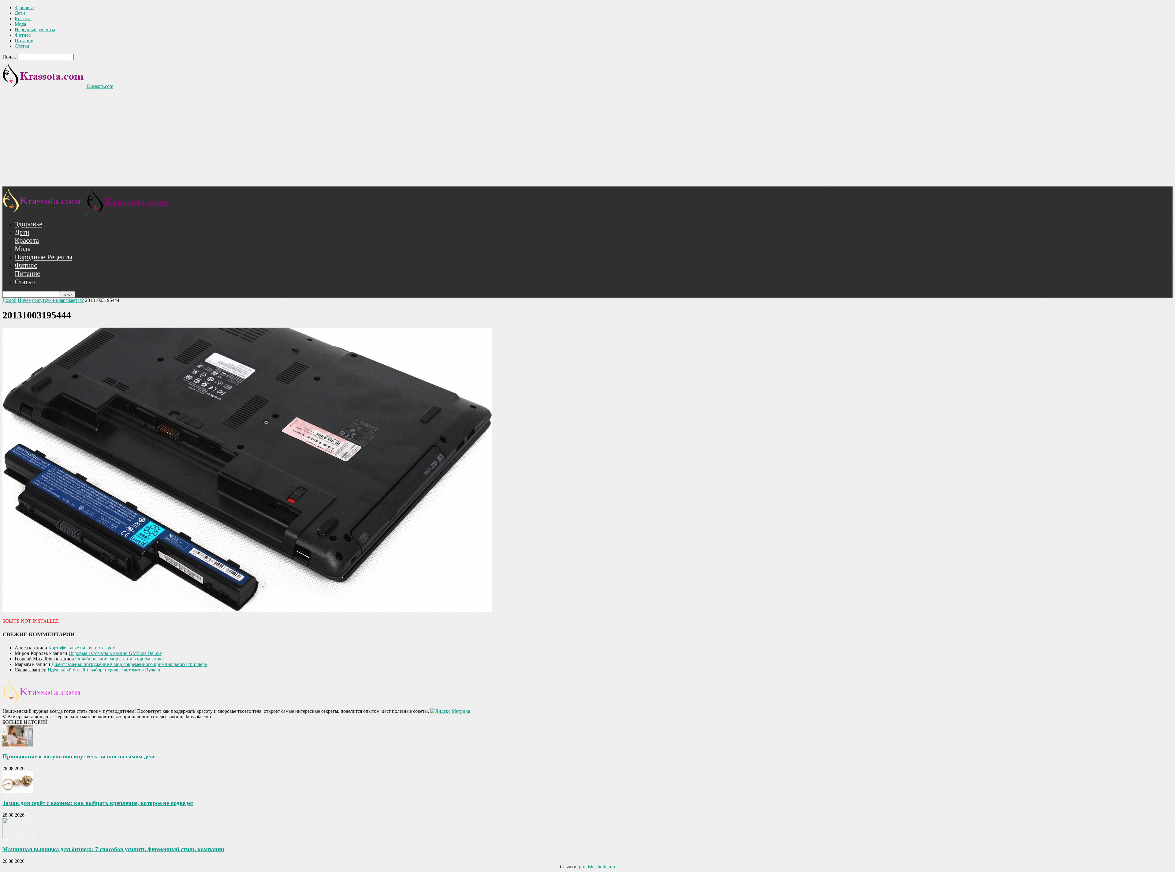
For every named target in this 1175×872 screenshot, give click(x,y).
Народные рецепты (35, 29)
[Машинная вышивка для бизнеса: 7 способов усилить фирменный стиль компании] (17, 837)
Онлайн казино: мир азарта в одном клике (119, 658)
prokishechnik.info (597, 866)
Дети (20, 13)
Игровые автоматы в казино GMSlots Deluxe (115, 653)
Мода (20, 24)
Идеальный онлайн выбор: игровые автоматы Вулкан (104, 669)
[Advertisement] (587, 140)
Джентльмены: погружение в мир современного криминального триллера (129, 664)
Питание (24, 40)
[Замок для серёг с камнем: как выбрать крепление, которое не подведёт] (17, 791)
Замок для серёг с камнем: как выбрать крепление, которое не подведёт (97, 803)
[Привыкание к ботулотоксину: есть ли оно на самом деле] (17, 744)
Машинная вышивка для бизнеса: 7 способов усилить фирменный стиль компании (113, 849)
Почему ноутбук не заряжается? (51, 300)
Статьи (22, 46)
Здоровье (24, 7)
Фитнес (23, 35)
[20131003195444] (247, 610)
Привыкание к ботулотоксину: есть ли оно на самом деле (78, 756)
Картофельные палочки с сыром (82, 647)
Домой (9, 300)
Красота (23, 18)
